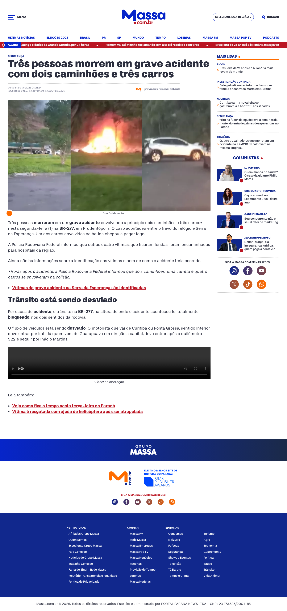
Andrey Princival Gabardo (164, 89)
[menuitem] (21, 38)
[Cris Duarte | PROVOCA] (229, 196)
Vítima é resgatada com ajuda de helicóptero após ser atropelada (77, 411)
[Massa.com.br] (143, 17)
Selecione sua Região (232, 17)
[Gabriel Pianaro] (229, 219)
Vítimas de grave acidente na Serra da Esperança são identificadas (79, 287)
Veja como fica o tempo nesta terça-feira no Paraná (63, 405)
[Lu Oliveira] (229, 172)
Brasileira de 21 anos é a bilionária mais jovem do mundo (237, 45)
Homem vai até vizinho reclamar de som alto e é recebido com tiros (134, 45)
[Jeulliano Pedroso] (229, 242)
